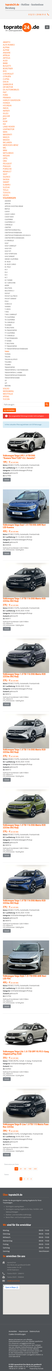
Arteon (7, 204)
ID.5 (6, 275)
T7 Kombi (8, 341)
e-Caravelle (9, 241)
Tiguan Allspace (11, 359)
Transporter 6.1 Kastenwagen (16, 370)
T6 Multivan (9, 328)
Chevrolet (8, 74)
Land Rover (9, 127)
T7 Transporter (11, 346)
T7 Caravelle (10, 336)
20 (21, 1169)
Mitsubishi (8, 153)
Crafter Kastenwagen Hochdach (18, 235)
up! (6, 383)
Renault (7, 172)
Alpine (6, 50)
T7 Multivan (9, 343)
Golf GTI (8, 251)
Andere (6, 53)
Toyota (6, 193)
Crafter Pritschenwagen (14, 238)
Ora (5, 161)
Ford (5, 95)
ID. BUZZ (8, 262)
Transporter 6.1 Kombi (13, 373)
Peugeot (7, 164)
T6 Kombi (8, 325)
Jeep (5, 119)
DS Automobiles (11, 90)
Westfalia (8, 394)
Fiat (5, 92)
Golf (6, 243)
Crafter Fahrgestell (13, 230)
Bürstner (8, 69)
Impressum (23, 1331)
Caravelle (8, 225)
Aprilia (6, 55)
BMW (5, 63)
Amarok (8, 201)
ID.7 (6, 277)
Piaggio (7, 166)
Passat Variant (10, 299)
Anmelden (13, 1331)
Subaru (7, 185)
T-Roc (7, 312)
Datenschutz (35, 1331)
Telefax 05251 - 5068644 (15, 1277)
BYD (5, 71)
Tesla (5, 190)
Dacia (5, 82)
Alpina (6, 47)
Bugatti (7, 66)
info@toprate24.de (13, 1281)
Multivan (8, 288)
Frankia (7, 98)
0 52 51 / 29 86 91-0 (37, 14)
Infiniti (6, 111)
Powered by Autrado (36, 1369)
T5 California (10, 317)
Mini (5, 150)
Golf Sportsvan (11, 254)
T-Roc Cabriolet (11, 314)
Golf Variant (10, 256)
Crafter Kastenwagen (13, 233)
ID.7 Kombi (8, 280)
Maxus (6, 137)
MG (4, 148)
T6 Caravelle (10, 322)
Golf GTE (8, 248)
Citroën (7, 76)
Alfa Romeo (9, 45)
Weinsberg (8, 391)
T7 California (10, 333)
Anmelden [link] (10, 410)
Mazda (6, 140)
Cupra (6, 79)
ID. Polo (8, 267)
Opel (5, 158)
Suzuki (6, 187)
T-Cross (8, 309)
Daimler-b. (8, 84)
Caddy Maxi (9, 217)
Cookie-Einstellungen (17, 1334)
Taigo (7, 351)
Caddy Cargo (10, 214)
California (9, 219)
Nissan (6, 156)
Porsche (7, 169)
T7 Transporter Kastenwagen (16, 349)
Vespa (6, 195)
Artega (6, 58)
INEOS (5, 108)
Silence (6, 177)
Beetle (7, 209)
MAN (5, 132)
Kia (4, 124)
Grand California (11, 259)
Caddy (7, 211)
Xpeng (6, 397)
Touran (8, 365)
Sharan (8, 307)
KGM (5, 121)
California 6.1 (10, 222)
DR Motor (8, 87)
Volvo (6, 389)
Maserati (7, 135)
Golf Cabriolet (10, 246)
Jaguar (6, 116)
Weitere (8, 386)
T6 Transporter (11, 330)
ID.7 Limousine (10, 283)
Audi (5, 61)
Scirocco (8, 304)
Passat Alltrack (11, 296)
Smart (6, 182)
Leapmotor (8, 129)
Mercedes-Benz (10, 145)
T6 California (10, 320)
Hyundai (7, 106)
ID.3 (6, 270)
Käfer (7, 285)
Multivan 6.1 (9, 291)
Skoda (6, 179)
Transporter (10, 367)
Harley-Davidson (11, 100)
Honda (6, 103)
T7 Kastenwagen (11, 338)
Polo (6, 301)
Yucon (6, 399)
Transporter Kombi (12, 378)
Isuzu (5, 113)
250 (35, 1169)
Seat (5, 174)
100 (29, 1169)
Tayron (7, 354)
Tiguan (7, 357)
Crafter (8, 227)
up (6, 380)
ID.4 (6, 272)
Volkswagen (9, 198)
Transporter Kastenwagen (15, 375)
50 (25, 1169)
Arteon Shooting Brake (14, 206)
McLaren (7, 142)
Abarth (6, 42)
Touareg (8, 362)
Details (6, 480)
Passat (7, 293)
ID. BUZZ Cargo (10, 264)
